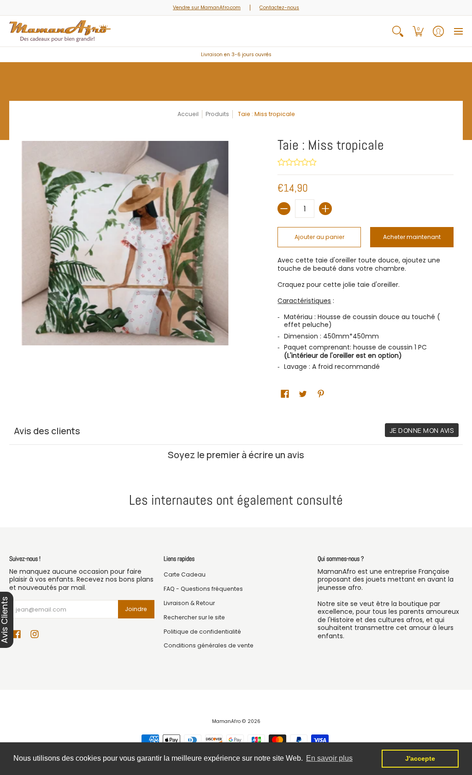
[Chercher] (398, 31)
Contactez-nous (279, 7)
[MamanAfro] (60, 31)
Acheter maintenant (412, 237)
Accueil (188, 114)
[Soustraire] (283, 208)
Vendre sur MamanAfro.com (207, 7)
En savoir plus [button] (329, 758)
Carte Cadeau (185, 574)
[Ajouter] (325, 208)
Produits (217, 114)
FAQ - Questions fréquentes (203, 589)
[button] (418, 31)
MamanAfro (226, 721)
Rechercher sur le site (194, 617)
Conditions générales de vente (209, 645)
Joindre (136, 609)
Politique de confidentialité (202, 631)
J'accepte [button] (420, 758)
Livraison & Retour (189, 603)
